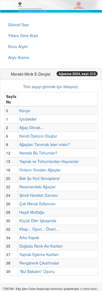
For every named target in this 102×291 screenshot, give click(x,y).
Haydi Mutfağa (31, 212)
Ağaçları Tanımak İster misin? (44, 144)
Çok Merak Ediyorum (37, 203)
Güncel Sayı (18, 24)
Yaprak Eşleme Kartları (38, 254)
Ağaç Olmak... (31, 127)
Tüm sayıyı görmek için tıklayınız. (51, 86)
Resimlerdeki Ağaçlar (37, 186)
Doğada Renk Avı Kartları (41, 246)
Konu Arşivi (17, 46)
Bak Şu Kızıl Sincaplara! (39, 178)
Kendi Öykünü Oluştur (38, 136)
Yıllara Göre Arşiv (23, 35)
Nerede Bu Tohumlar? (38, 153)
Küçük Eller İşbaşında (37, 220)
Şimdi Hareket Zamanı (38, 195)
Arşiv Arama (18, 57)
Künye (24, 110)
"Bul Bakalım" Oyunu (37, 271)
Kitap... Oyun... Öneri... (39, 229)
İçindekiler (28, 119)
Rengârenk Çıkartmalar (39, 263)
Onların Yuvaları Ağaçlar (40, 170)
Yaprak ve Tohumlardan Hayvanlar (49, 161)
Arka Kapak (29, 237)
